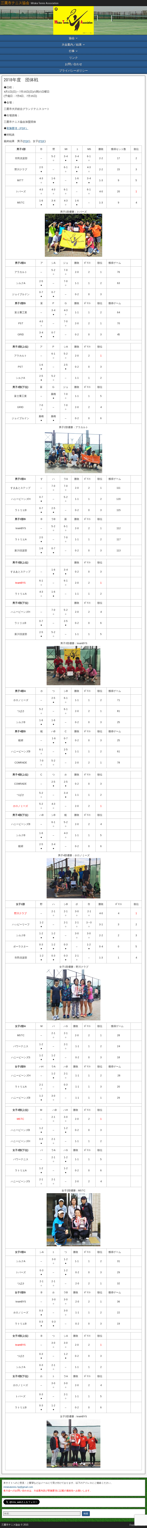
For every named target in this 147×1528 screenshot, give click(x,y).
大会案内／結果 (72, 44)
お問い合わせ (73, 64)
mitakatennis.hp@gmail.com (18, 1487)
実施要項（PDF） (17, 128)
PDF (26, 141)
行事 (72, 51)
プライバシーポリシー (73, 70)
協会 (72, 38)
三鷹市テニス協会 (15, 3)
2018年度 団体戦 (21, 79)
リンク (73, 57)
